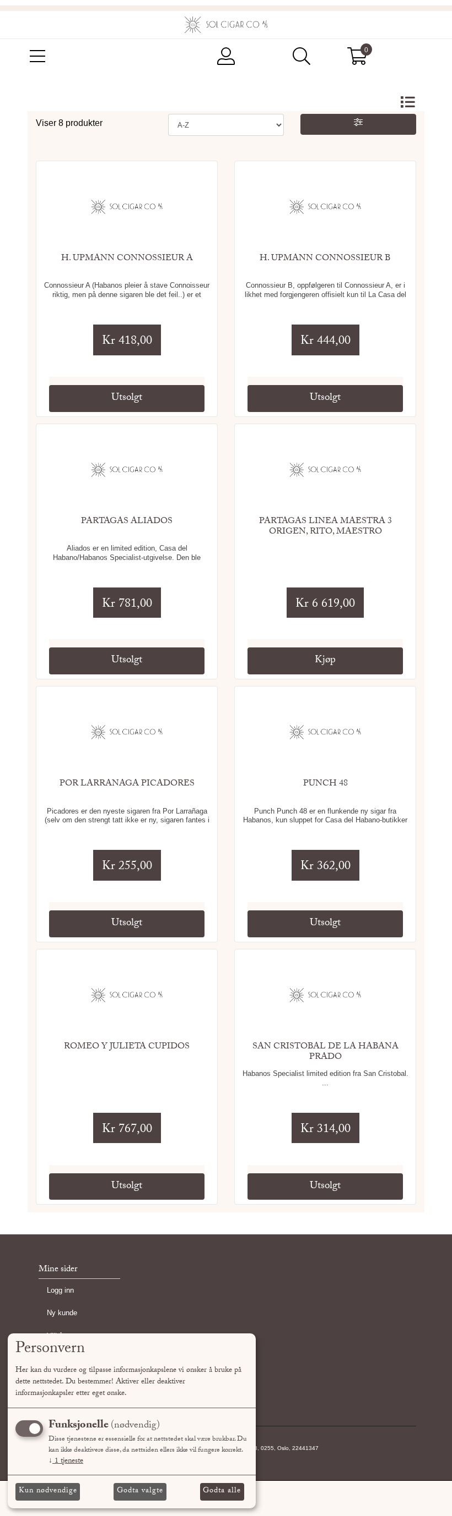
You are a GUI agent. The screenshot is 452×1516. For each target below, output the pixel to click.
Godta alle (222, 1491)
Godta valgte (140, 1491)
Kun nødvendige (48, 1491)
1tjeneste (66, 1461)
